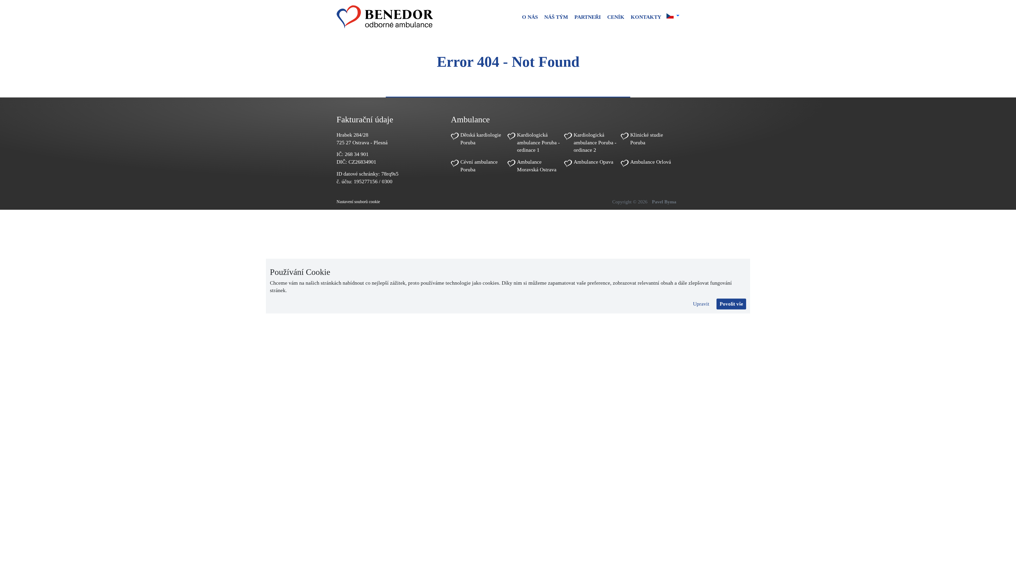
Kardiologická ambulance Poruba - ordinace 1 (538, 142)
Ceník (615, 17)
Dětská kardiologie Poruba (480, 138)
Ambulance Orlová (650, 162)
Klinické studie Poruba (646, 138)
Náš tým (556, 17)
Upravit (701, 304)
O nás (530, 17)
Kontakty (646, 17)
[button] (672, 16)
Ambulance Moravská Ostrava (536, 165)
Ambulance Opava (593, 162)
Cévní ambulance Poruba (479, 165)
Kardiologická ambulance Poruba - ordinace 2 (595, 142)
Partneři (587, 17)
